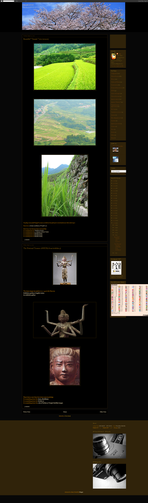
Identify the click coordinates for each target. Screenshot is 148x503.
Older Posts (103, 412)
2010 (114, 220)
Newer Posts (26, 412)
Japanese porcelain (115, 123)
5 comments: (27, 239)
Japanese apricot (115, 99)
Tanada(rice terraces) (39, 230)
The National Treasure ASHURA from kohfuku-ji (42, 248)
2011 (114, 218)
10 (115, 230)
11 (115, 227)
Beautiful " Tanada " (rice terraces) (36, 39)
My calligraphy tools (116, 118)
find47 (112, 138)
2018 (114, 200)
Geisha (113, 132)
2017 (114, 203)
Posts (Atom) (68, 416)
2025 (114, 183)
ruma (119, 54)
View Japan (115, 156)
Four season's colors (118, 146)
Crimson (113, 126)
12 (115, 225)
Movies (113, 79)
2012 (114, 215)
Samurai (113, 115)
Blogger (81, 492)
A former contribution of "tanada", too (38, 226)
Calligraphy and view (28, 5)
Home (65, 412)
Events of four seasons (116, 88)
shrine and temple (115, 93)
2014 (114, 210)
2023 (114, 188)
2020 (114, 195)
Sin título (113, 121)
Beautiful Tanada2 (39, 235)
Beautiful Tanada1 (38, 233)
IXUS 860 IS (102, 426)
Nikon (112, 135)
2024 (114, 186)
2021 (114, 193)
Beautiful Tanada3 (38, 236)
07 (115, 253)
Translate (122, 173)
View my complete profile (117, 66)
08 (115, 235)
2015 (114, 208)
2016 (114, 205)
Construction (114, 85)
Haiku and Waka (115, 82)
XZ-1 (119, 427)
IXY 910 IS (109, 426)
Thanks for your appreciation (115, 105)
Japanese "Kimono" (116, 102)
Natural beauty (115, 76)
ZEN (112, 90)
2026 (114, 181)
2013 (114, 213)
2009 (114, 223)
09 (115, 232)
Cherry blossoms (115, 96)
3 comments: (27, 406)
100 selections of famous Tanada (42, 232)
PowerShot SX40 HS (120, 426)
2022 (114, 191)
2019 (114, 198)
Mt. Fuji (113, 109)
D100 (112, 129)
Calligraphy (114, 73)
